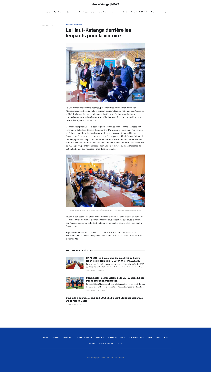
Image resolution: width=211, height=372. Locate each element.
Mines (152, 12)
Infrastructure (114, 12)
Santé (125, 12)
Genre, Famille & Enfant (139, 12)
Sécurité (92, 343)
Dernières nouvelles (74, 25)
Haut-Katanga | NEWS (105, 4)
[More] (159, 12)
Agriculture (102, 12)
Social (166, 337)
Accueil (47, 12)
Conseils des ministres (87, 12)
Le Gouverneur (70, 12)
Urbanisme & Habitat (105, 343)
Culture (119, 343)
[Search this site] (164, 12)
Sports (158, 337)
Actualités (57, 12)
